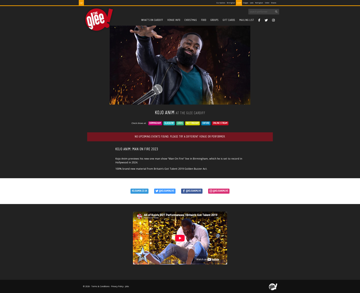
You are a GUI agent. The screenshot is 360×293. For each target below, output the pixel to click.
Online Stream (220, 123)
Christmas (190, 20)
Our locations (220, 3)
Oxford (267, 3)
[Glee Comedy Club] (99, 19)
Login (81, 3)
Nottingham (259, 3)
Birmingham (231, 3)
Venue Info (173, 20)
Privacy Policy (117, 286)
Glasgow (245, 3)
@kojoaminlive (166, 191)
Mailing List (246, 20)
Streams (273, 3)
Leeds (251, 3)
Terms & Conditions (100, 286)
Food (203, 20)
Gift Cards (229, 20)
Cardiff (239, 3)
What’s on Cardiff (152, 20)
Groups (215, 20)
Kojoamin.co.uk (139, 191)
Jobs (127, 286)
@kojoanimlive (193, 191)
